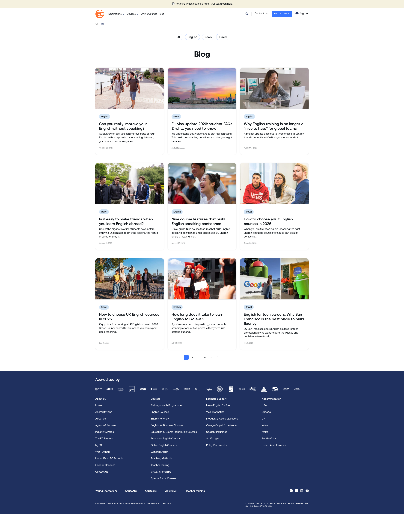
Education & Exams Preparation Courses (174, 431)
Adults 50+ (171, 491)
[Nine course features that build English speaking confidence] (202, 183)
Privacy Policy (151, 503)
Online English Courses (164, 445)
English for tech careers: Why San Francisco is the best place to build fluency (274, 319)
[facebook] (296, 490)
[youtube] (307, 490)
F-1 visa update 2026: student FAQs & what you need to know (202, 126)
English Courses (160, 412)
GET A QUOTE (281, 14)
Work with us (102, 451)
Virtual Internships (161, 471)
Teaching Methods (161, 458)
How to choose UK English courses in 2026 (129, 316)
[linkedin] (301, 490)
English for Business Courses (167, 425)
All (179, 37)
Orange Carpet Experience (221, 425)
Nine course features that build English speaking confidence (198, 221)
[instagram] (291, 490)
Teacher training (195, 491)
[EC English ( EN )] (99, 14)
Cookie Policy (165, 503)
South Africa (269, 438)
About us (100, 418)
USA (264, 405)
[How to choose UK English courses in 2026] (129, 278)
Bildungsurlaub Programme (166, 405)
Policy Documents (216, 445)
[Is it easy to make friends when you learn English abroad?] (129, 183)
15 (211, 357)
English (192, 37)
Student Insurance (216, 431)
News (208, 37)
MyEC (98, 445)
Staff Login (212, 438)
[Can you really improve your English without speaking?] (129, 88)
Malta (265, 431)
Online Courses (149, 13)
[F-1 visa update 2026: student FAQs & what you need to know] (202, 88)
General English (159, 451)
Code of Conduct (105, 465)
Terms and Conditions (134, 503)
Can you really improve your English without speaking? (123, 126)
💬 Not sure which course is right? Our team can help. (202, 3)
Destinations (115, 13)
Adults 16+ (131, 491)
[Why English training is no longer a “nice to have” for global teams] (274, 88)
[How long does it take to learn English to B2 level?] (202, 278)
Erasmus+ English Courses (166, 438)
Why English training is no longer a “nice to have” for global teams (273, 126)
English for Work (160, 418)
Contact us (101, 471)
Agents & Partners (105, 425)
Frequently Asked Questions (222, 418)
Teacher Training (160, 465)
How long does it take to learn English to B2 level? (197, 316)
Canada (266, 412)
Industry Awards (104, 431)
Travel (223, 37)
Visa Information (215, 412)
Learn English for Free (218, 405)
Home (96, 24)
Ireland (265, 425)
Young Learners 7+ (106, 491)
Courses (131, 13)
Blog (162, 13)
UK (263, 418)
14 (205, 357)
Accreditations (103, 412)
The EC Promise (104, 438)
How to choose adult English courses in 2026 (268, 221)
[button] (247, 14)
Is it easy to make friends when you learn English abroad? (126, 221)
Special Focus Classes (163, 478)
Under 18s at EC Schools (109, 458)
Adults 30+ (151, 491)
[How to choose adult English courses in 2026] (274, 183)
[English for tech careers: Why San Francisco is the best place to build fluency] (274, 278)
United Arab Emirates (274, 445)
